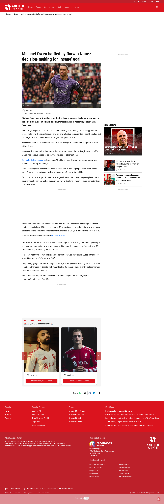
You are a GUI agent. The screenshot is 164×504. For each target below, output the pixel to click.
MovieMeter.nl (94, 477)
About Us (8, 493)
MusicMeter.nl (124, 464)
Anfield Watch (124, 474)
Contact (17, 493)
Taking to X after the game (33, 160)
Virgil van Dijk (36, 411)
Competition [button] (49, 7)
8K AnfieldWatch (67, 489)
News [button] (30, 7)
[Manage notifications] (159, 499)
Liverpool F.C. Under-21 (76, 418)
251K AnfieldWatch (13, 489)
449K (144, 1)
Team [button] (38, 7)
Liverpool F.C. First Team (77, 411)
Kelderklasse (123, 470)
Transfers (8, 414)
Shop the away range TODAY (41, 381)
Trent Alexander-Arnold (40, 418)
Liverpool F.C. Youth (75, 422)
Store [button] (77, 7)
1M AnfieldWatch (50, 489)
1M (152, 1)
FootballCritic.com (95, 467)
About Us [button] (68, 7)
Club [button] (59, 7)
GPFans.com (93, 474)
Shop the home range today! (79, 381)
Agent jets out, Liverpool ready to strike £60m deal (123, 422)
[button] (157, 7)
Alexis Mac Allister (38, 425)
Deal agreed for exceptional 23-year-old (119, 411)
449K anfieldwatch (32, 489)
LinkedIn (94, 455)
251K (137, 1)
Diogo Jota (36, 422)
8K (158, 1)
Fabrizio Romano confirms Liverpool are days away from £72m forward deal (132, 418)
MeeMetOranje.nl (125, 477)
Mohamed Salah (38, 414)
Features (8, 418)
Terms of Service (43, 493)
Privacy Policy (28, 493)
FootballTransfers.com (97, 464)
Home (8, 14)
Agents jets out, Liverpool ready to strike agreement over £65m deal (129, 425)
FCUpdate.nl (93, 470)
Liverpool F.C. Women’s (76, 414)
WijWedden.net (124, 467)
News (16, 14)
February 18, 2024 (58, 235)
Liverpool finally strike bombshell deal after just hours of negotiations (129, 414)
